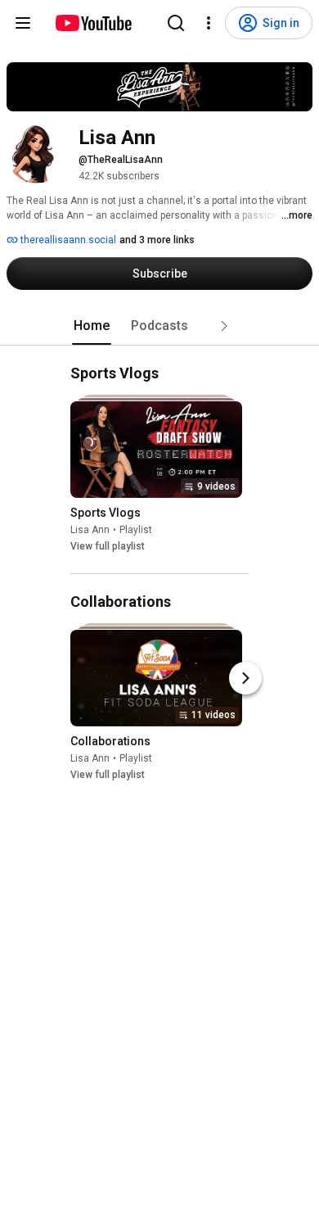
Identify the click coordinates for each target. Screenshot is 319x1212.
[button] (224, 326)
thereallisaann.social (67, 240)
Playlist (135, 530)
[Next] (245, 678)
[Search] (176, 23)
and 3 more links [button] (157, 240)
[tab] (91, 326)
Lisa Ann (90, 530)
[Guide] (23, 23)
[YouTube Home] (93, 23)
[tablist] (159, 326)
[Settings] (208, 23)
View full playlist (107, 546)
